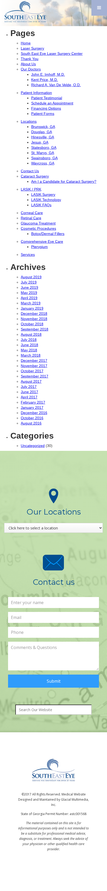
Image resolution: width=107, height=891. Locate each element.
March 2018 (31, 355)
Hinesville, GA (42, 137)
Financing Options (46, 108)
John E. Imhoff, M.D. (48, 74)
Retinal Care (31, 218)
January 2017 (32, 407)
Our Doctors (31, 69)
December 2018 (34, 313)
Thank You (29, 59)
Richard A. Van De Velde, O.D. (56, 85)
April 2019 (29, 298)
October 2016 (32, 418)
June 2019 (29, 287)
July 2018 (29, 340)
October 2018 (32, 324)
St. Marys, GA (42, 153)
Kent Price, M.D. (44, 80)
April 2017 (29, 397)
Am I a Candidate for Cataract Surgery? (63, 181)
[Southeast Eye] (24, 11)
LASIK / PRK (31, 189)
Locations (29, 121)
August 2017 (31, 381)
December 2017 (34, 360)
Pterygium (39, 247)
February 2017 (33, 402)
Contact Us (30, 171)
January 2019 (32, 308)
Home (26, 43)
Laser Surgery (32, 48)
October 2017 (32, 371)
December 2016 (34, 413)
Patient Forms (42, 113)
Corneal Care (32, 213)
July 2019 (29, 282)
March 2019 (31, 303)
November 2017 (34, 366)
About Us (28, 64)
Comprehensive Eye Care (42, 241)
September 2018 (34, 329)
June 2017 (29, 392)
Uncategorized (33, 446)
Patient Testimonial (46, 98)
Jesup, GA (39, 142)
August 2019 (31, 277)
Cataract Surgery (35, 176)
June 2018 (29, 345)
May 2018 (29, 350)
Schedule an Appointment (52, 103)
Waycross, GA (42, 163)
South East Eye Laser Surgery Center (52, 53)
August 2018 (31, 334)
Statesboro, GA (43, 147)
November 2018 (34, 319)
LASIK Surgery (43, 194)
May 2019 (29, 293)
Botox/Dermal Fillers (47, 234)
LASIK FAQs (41, 205)
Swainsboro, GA (44, 158)
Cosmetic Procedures (38, 228)
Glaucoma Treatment (38, 223)
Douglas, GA (41, 132)
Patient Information (36, 93)
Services (28, 254)
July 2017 (29, 387)
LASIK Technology (46, 200)
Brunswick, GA (43, 127)
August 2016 (31, 423)
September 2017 (34, 376)
